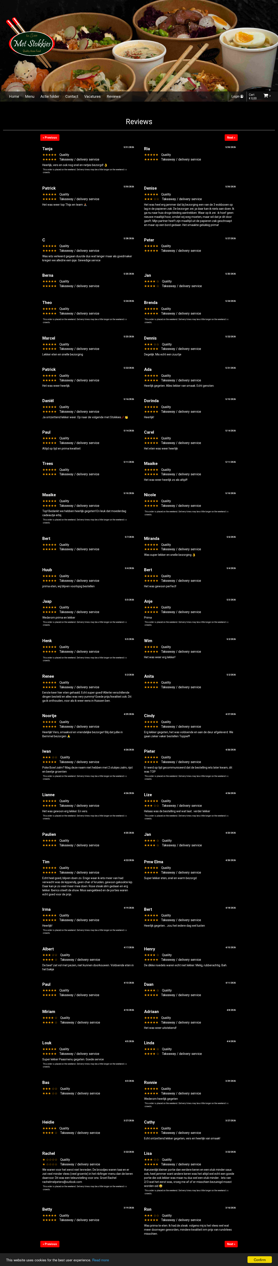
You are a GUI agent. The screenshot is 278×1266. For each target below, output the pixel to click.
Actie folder (49, 96)
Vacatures (92, 96)
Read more (100, 1259)
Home (14, 96)
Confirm (260, 1259)
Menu (29, 96)
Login (235, 96)
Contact (71, 96)
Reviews (114, 96)
